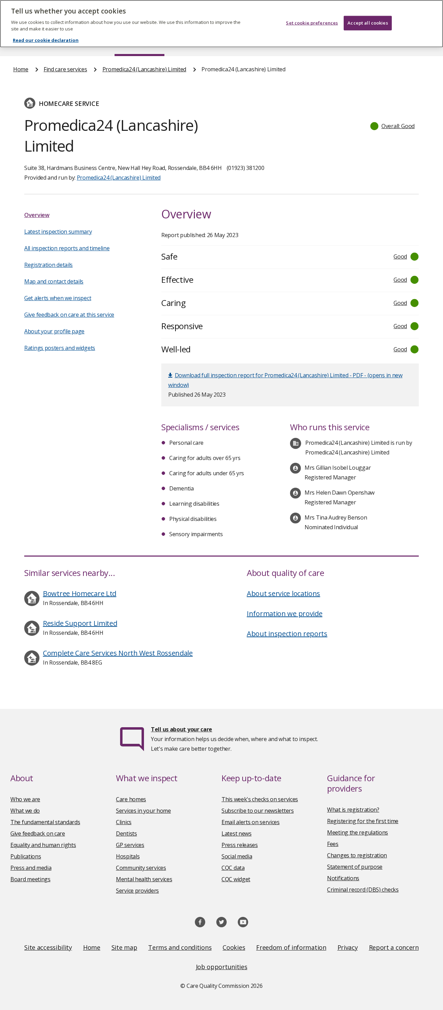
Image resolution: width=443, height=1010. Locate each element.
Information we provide (284, 613)
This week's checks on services (260, 799)
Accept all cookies (367, 23)
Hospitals (127, 856)
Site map (124, 947)
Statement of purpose (354, 867)
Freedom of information (291, 947)
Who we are (25, 799)
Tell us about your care (181, 729)
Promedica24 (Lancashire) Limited (144, 69)
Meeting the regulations (357, 832)
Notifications (343, 878)
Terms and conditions (179, 947)
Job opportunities (221, 967)
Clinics (124, 822)
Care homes (131, 799)
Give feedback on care (37, 833)
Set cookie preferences (312, 23)
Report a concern (394, 947)
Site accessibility (48, 947)
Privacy (347, 947)
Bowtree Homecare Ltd (79, 593)
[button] (393, 126)
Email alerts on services (251, 822)
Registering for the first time (362, 821)
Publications (25, 856)
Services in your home (143, 810)
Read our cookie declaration (46, 40)
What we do (25, 810)
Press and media (31, 868)
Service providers (137, 890)
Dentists (126, 833)
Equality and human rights (43, 845)
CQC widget (236, 879)
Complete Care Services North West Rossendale (118, 653)
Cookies (234, 947)
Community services (141, 868)
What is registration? (353, 809)
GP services (130, 845)
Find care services (65, 69)
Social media (237, 856)
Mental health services (144, 879)
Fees (332, 844)
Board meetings (30, 879)
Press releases (240, 845)
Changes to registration (357, 855)
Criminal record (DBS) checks (363, 889)
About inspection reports (287, 633)
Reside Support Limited (80, 623)
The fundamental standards (45, 822)
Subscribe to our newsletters (258, 810)
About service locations (283, 593)
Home (20, 69)
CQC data (233, 868)
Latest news (237, 833)
